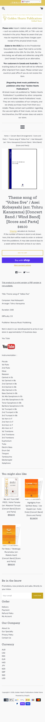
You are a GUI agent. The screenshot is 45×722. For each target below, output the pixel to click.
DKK (3, 656)
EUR (3, 659)
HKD (3, 662)
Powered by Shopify (23, 695)
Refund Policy (7, 613)
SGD (3, 675)
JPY (3, 665)
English (27, 1)
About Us (6, 628)
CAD (3, 653)
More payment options (22, 265)
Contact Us (6, 637)
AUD (3, 649)
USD (3, 678)
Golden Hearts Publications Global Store (29, 692)
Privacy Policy (7, 634)
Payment (6, 610)
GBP (3, 672)
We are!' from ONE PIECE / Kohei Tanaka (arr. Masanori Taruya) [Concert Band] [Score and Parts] (11, 505)
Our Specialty (7, 631)
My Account (7, 616)
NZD (3, 668)
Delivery (5, 607)
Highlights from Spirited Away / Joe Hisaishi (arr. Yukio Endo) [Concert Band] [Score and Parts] (34, 509)
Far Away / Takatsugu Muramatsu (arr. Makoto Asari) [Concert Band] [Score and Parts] (11, 555)
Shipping (13, 231)
